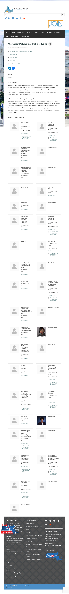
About (7, 32)
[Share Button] (50, 44)
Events (36, 32)
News (13, 32)
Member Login (25, 36)
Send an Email (24, 133)
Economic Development (53, 32)
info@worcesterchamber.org (53, 545)
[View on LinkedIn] (9, 69)
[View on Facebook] (13, 69)
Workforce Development (12, 36)
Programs (29, 32)
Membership (20, 32)
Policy (43, 32)
